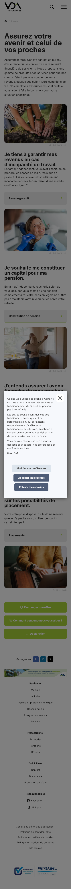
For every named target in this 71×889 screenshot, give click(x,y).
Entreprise (36, 739)
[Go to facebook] (36, 659)
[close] (60, 398)
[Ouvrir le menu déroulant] (63, 7)
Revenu (35, 752)
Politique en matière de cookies (36, 837)
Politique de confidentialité (35, 831)
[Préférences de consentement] (14, 882)
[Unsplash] (35, 566)
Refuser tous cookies (31, 487)
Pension (35, 721)
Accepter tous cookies (31, 477)
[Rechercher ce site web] (52, 7)
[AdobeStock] (35, 229)
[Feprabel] (47, 872)
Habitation (35, 696)
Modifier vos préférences (31, 468)
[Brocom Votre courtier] (24, 872)
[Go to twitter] (51, 659)
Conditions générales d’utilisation (35, 826)
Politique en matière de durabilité (35, 842)
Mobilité (35, 689)
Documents (35, 776)
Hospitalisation (35, 708)
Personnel (35, 745)
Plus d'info (13, 453)
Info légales (35, 847)
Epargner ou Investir (35, 715)
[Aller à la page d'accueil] (14, 7)
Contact (35, 769)
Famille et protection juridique (36, 702)
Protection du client (35, 782)
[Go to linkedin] (44, 659)
